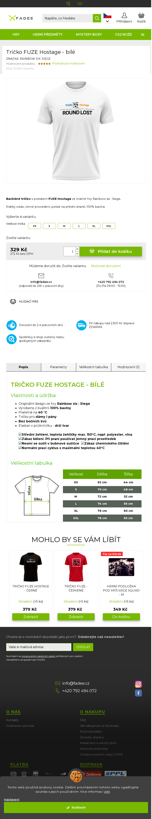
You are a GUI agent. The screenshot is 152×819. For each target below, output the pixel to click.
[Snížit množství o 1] (77, 253)
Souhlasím (79, 807)
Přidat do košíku (115, 251)
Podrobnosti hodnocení (68, 63)
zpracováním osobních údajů (38, 656)
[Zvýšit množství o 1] (77, 249)
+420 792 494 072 (79, 690)
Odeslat (83, 647)
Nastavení (11, 799)
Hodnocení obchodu (20, 726)
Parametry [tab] (58, 367)
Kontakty (12, 720)
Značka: (28, 59)
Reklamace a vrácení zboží (98, 743)
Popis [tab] (23, 367)
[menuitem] (16, 34)
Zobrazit (30, 617)
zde (107, 791)
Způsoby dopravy (92, 737)
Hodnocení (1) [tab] (129, 367)
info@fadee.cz (75, 683)
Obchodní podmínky (94, 749)
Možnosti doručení (106, 266)
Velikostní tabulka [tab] (93, 367)
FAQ (83, 720)
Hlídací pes (28, 301)
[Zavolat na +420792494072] (72, 3)
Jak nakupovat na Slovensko (99, 726)
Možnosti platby (91, 731)
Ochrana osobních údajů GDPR (101, 754)
